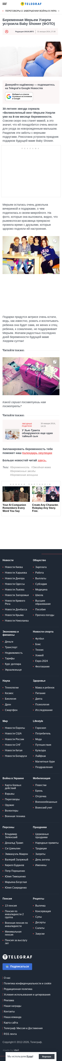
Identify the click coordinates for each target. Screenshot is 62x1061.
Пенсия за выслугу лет (16, 942)
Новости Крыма (14, 615)
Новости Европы (15, 728)
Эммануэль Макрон (16, 854)
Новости (8, 560)
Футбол (39, 638)
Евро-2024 (41, 661)
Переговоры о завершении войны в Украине (32, 11)
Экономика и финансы (11, 633)
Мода (38, 739)
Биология (10, 698)
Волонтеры (11, 810)
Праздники (40, 827)
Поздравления (44, 767)
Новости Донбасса (16, 609)
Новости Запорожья (17, 595)
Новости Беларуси (16, 756)
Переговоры (12, 799)
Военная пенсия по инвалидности (16, 924)
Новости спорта (43, 631)
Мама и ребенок (44, 687)
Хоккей (39, 655)
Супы (38, 916)
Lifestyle (38, 721)
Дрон (8, 704)
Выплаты (40, 578)
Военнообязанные (46, 802)
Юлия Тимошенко (15, 876)
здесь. (42, 460)
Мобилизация (41, 778)
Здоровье (39, 680)
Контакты (9, 1011)
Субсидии (41, 584)
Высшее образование (43, 602)
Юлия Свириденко (16, 887)
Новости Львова (14, 589)
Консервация (43, 911)
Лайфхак (40, 756)
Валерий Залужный (16, 859)
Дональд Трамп (14, 842)
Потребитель (43, 733)
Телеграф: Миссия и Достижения (23, 1028)
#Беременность (19, 467)
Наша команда (12, 1017)
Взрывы (9, 793)
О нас (7, 978)
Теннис (39, 649)
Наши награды (12, 1006)
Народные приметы (47, 842)
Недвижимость (14, 652)
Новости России (14, 739)
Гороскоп (40, 728)
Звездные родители (27, 425)
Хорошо (46, 1056)
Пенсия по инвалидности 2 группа (14, 914)
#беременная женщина (24, 475)
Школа (39, 595)
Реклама (9, 1000)
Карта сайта (11, 1022)
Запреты (40, 854)
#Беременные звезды (23, 471)
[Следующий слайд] (59, 11)
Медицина (41, 589)
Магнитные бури (45, 761)
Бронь (39, 790)
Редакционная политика (18, 989)
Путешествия (43, 744)
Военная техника (15, 816)
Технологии (12, 687)
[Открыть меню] (4, 4)
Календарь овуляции (37, 453)
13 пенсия (11, 905)
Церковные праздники (42, 835)
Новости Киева (14, 567)
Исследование (44, 710)
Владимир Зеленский (11, 835)
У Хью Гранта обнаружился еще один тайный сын (37, 433)
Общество (39, 560)
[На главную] (31, 4)
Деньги (9, 641)
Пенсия (7, 898)
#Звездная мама (41, 467)
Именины (41, 865)
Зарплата (41, 567)
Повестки (40, 785)
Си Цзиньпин (12, 848)
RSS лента (10, 1034)
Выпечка (40, 905)
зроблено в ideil (11, 1050)
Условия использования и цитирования (27, 994)
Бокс (38, 644)
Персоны (8, 827)
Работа (39, 572)
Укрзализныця (13, 669)
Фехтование (42, 666)
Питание (40, 693)
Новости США (13, 733)
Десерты (40, 922)
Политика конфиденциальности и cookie (27, 983)
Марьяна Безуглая (16, 882)
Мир (5, 721)
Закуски (40, 933)
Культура (40, 750)
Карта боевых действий (13, 787)
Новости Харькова (16, 572)
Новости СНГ (13, 744)
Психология (42, 704)
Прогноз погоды (44, 615)
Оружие (9, 805)
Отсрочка (40, 796)
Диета (38, 698)
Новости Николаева (17, 620)
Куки (29, 1056)
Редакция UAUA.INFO (24, 32)
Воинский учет (43, 807)
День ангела (42, 859)
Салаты (40, 928)
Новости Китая (13, 750)
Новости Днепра (14, 578)
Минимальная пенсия (13, 933)
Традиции (41, 848)
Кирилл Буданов (14, 865)
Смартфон (11, 710)
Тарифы (10, 658)
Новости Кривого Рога (15, 602)
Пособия (40, 609)
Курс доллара (13, 664)
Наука (6, 680)
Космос (9, 693)
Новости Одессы (15, 584)
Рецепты (38, 898)
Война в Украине (13, 778)
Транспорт (11, 647)
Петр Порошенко (15, 871)
